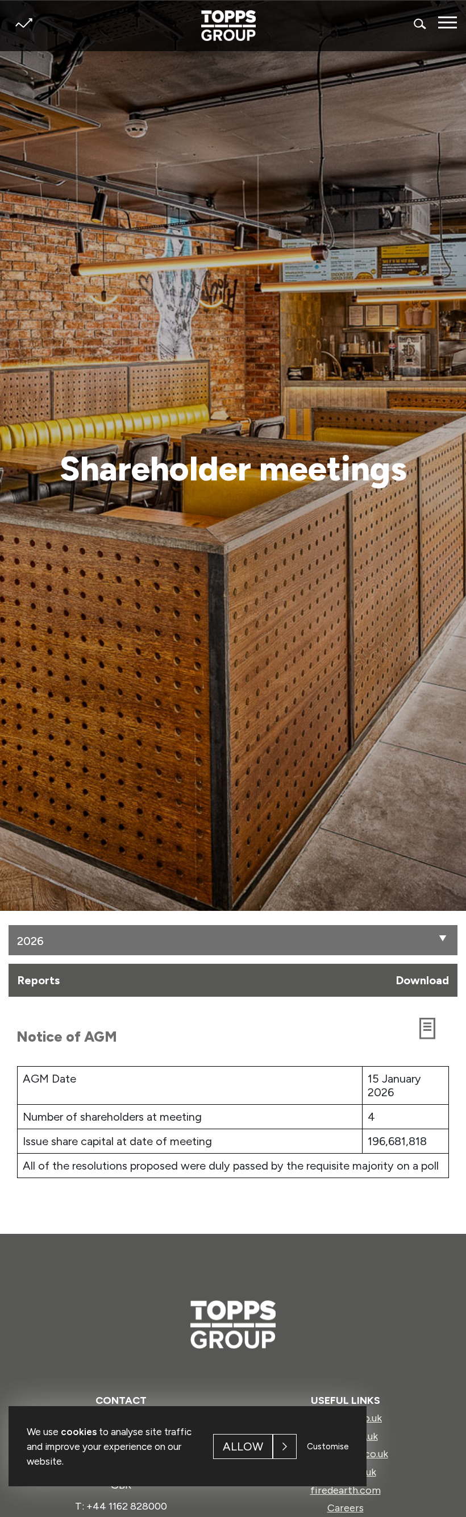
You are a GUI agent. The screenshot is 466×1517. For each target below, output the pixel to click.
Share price (24, 23)
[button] (443, 939)
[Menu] (447, 22)
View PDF (433, 1031)
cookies (79, 1431)
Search (420, 23)
